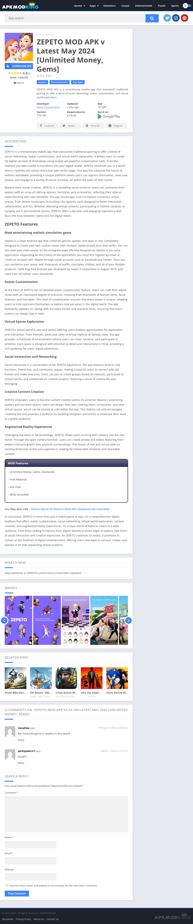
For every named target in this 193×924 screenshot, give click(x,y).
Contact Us (52, 919)
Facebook (49, 125)
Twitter (71, 125)
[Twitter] (167, 18)
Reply (21, 740)
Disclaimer (7, 919)
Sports (175, 5)
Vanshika (23, 728)
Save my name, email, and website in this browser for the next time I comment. (53, 885)
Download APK (21, 66)
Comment (11, 792)
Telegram (118, 125)
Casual (125, 5)
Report (20, 82)
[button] (152, 18)
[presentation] (4, 620)
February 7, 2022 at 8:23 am (113, 727)
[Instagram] (176, 18)
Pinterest (95, 125)
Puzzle (161, 5)
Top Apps (78, 82)
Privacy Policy (23, 919)
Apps (93, 5)
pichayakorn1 (26, 751)
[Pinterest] (184, 18)
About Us (39, 919)
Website (9, 869)
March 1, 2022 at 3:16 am (114, 750)
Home (40, 34)
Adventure (109, 5)
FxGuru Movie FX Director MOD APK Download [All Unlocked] (70, 509)
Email (9, 853)
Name (9, 837)
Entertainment (143, 5)
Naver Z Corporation (48, 107)
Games (78, 5)
